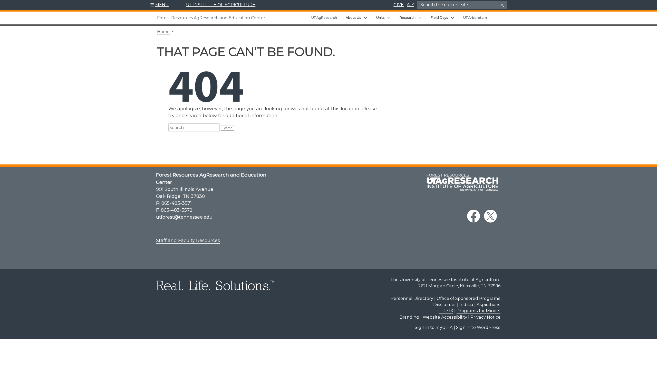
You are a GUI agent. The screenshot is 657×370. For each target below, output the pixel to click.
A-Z (410, 4)
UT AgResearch (324, 17)
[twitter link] (490, 216)
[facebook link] (473, 216)
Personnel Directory (412, 298)
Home (163, 31)
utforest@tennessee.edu (184, 217)
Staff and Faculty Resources (188, 240)
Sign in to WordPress (478, 327)
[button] (159, 5)
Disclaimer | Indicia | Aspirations (466, 304)
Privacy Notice (485, 317)
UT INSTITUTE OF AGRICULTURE (220, 4)
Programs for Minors (478, 310)
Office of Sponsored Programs (468, 298)
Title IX (446, 310)
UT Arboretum (475, 17)
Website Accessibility (445, 317)
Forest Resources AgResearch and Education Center (211, 17)
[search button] (502, 5)
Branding (409, 317)
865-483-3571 (176, 203)
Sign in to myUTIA (434, 327)
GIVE (398, 4)
